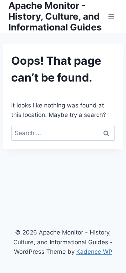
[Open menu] (111, 16)
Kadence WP (94, 251)
